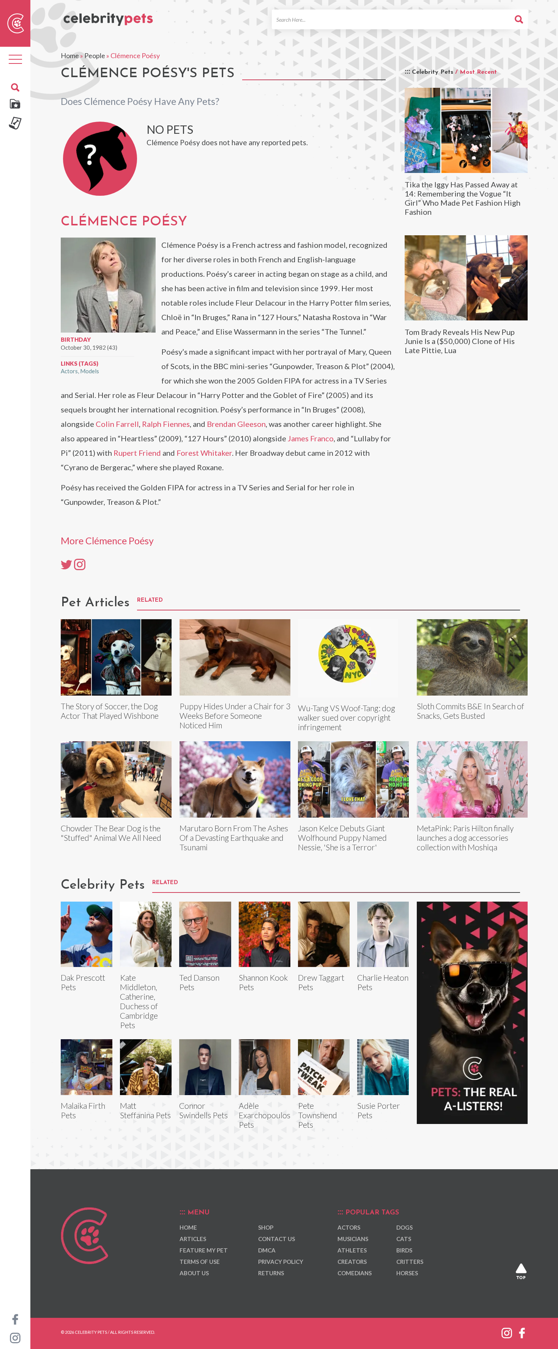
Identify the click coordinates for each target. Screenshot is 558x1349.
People (94, 55)
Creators (352, 1261)
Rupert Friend (137, 452)
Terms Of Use (200, 1261)
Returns (271, 1273)
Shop (265, 1227)
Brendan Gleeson (236, 423)
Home (70, 55)
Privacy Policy (280, 1261)
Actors (69, 371)
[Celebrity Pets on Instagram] (15, 1337)
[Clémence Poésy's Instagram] (79, 564)
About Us (194, 1273)
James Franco (311, 438)
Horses (407, 1273)
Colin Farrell (117, 423)
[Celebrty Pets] (108, 16)
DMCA (267, 1250)
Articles (193, 1238)
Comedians (354, 1273)
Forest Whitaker (204, 452)
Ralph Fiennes (166, 423)
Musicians (352, 1238)
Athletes (352, 1250)
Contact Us (276, 1238)
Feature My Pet (204, 1250)
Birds (404, 1250)
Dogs (404, 1227)
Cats (403, 1238)
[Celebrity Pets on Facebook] (15, 1318)
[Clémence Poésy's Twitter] (66, 564)
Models (89, 371)
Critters (409, 1261)
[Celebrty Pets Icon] (15, 22)
